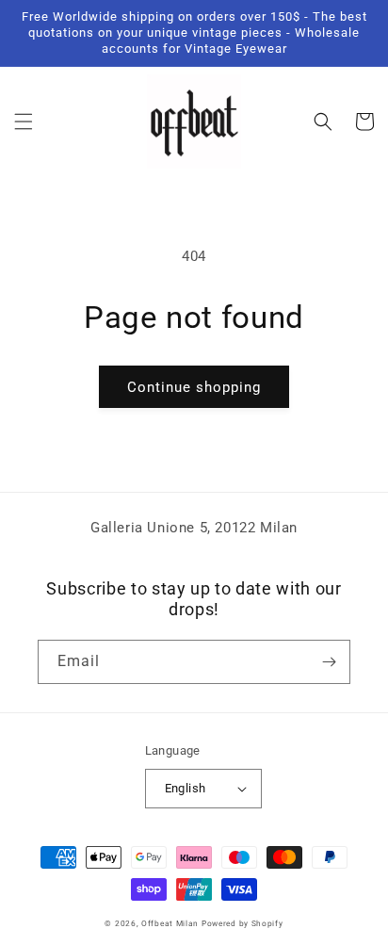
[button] (23, 121)
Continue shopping (194, 387)
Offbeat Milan (170, 923)
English (185, 788)
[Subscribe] (328, 662)
